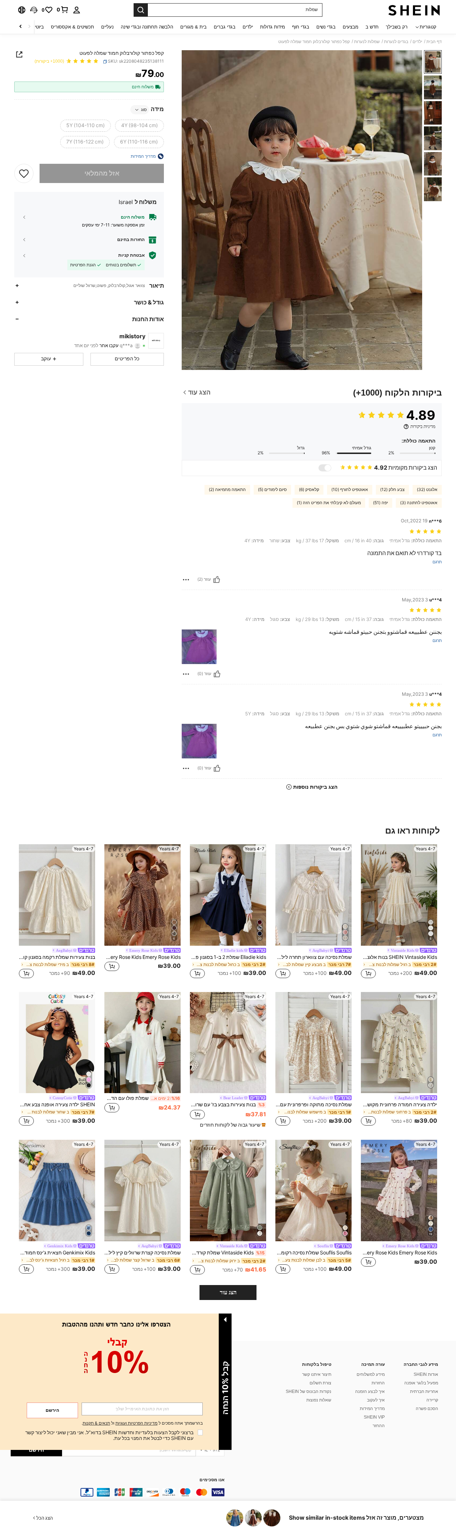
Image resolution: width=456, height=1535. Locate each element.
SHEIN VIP (374, 1417)
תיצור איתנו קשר (316, 1374)
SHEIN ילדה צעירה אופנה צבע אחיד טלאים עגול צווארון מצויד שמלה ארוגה (57, 1104)
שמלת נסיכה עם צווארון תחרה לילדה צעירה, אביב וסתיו (313, 957)
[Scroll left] (29, 27)
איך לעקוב (376, 1400)
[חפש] (141, 10)
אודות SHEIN (426, 1374)
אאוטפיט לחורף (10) (349, 489)
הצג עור (228, 1292)
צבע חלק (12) (392, 489)
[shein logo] (414, 10)
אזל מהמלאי (101, 173)
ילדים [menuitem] (248, 27)
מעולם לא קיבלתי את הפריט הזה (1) (329, 502)
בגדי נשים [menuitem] (326, 27)
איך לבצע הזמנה (370, 1391)
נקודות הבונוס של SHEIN (308, 1391)
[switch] (324, 467)
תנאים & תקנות (96, 1423)
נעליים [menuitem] (107, 27)
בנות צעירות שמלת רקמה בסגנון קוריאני (57, 957)
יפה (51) (380, 502)
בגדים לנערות (396, 41)
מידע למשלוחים (371, 1374)
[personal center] (76, 10)
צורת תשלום (320, 1382)
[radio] (139, 126)
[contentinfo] (117, 1492)
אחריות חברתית (424, 1391)
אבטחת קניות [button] (131, 255)
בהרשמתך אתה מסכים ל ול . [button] (142, 1423)
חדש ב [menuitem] (372, 27)
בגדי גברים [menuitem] (224, 27)
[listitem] (399, 912)
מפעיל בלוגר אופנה (421, 1382)
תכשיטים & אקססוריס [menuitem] (72, 27)
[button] (34, 10)
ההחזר (379, 1425)
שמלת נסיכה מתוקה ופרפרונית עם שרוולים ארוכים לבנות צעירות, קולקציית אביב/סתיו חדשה (313, 1104)
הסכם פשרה (427, 1408)
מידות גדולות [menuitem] (272, 27)
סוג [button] (144, 109)
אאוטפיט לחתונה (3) (418, 502)
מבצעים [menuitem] (350, 27)
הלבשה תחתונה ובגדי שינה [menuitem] (147, 27)
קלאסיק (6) (309, 489)
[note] (232, 1124)
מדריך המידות (372, 1408)
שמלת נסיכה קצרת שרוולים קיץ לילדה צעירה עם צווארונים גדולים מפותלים (142, 1252)
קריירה (432, 1400)
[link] (63, 9)
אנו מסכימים (212, 1480)
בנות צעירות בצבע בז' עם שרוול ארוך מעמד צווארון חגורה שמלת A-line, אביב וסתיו (227, 1104)
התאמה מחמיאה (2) (227, 489)
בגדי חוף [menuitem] (300, 27)
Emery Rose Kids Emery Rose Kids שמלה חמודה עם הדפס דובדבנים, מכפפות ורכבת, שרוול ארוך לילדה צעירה (399, 1252)
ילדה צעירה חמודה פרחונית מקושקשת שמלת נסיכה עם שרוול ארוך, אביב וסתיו (399, 1104)
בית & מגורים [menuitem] (193, 27)
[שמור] (23, 173)
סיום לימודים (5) (272, 489)
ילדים (417, 41)
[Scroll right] (20, 27)
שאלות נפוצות (318, 1400)
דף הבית (434, 41)
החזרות (378, 1382)
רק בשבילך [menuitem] (397, 27)
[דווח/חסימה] (186, 579)
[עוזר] (216, 579)
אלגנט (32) (427, 489)
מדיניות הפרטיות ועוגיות (136, 1423)
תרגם (437, 562)
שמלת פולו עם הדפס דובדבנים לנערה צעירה (142, 1098)
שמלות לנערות (367, 41)
